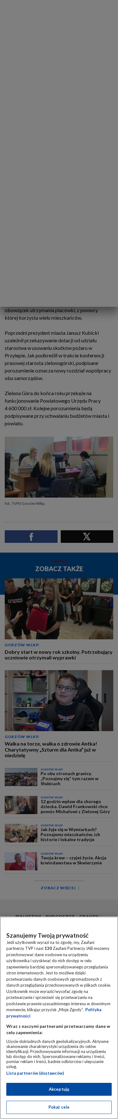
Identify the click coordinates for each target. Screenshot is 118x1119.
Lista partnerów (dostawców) (35, 1073)
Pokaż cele (59, 1107)
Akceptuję (59, 1089)
